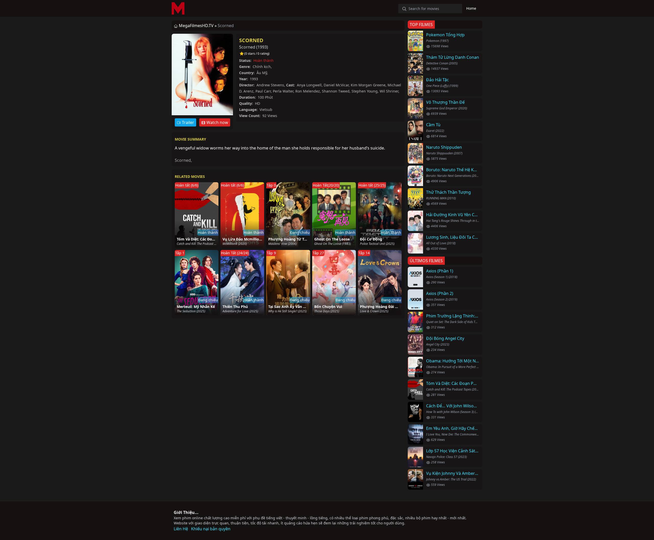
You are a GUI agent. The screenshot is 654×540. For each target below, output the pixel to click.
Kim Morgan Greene (368, 85)
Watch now (216, 122)
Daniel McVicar (336, 85)
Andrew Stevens (270, 85)
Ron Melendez (307, 91)
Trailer (187, 122)
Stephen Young (365, 91)
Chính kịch (262, 66)
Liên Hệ (181, 529)
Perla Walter (283, 91)
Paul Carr (263, 91)
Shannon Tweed (335, 91)
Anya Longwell (309, 85)
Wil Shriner (389, 91)
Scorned (251, 40)
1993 (262, 47)
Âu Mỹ (261, 72)
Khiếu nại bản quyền (210, 529)
